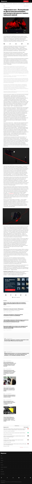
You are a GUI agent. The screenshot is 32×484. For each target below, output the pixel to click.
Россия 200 (2, 471)
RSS (2, 462)
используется (11, 193)
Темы (1, 455)
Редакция (2, 460)
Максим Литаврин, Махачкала (7, 7)
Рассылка (2, 464)
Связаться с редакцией (16, 297)
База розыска (2, 473)
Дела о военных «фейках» (21, 3)
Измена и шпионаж (28, 3)
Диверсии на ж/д (15, 3)
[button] (30, 1)
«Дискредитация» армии (9, 3)
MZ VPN (2, 469)
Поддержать (26, 1)
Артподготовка (3, 3)
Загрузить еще (17, 425)
